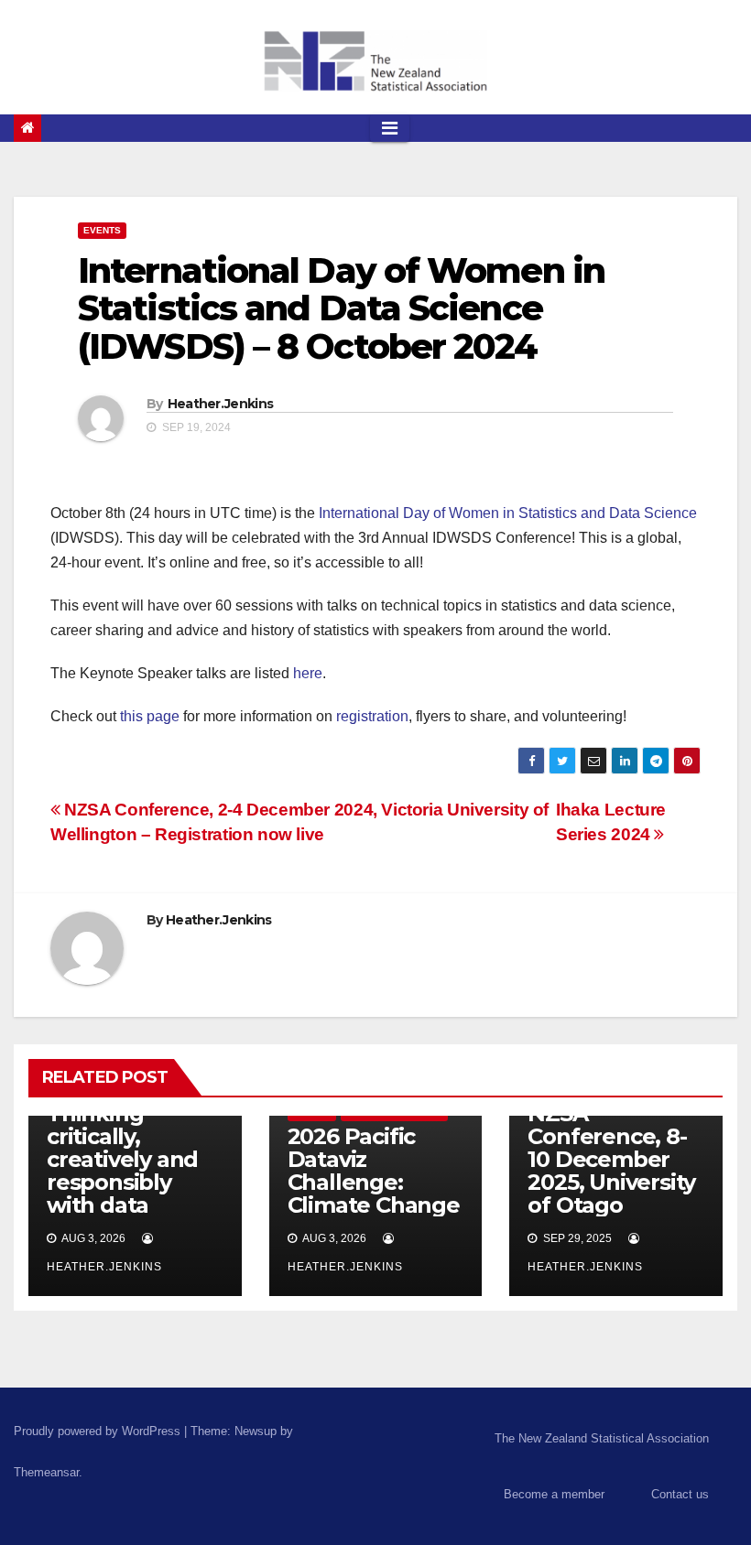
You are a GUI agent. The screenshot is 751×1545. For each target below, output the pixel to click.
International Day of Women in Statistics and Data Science (508, 513)
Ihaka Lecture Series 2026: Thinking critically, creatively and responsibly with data (122, 1136)
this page (150, 716)
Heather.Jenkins (221, 403)
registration (372, 716)
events (102, 230)
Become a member (554, 1494)
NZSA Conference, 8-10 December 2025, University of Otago (611, 1159)
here (307, 673)
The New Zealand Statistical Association (602, 1438)
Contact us (680, 1494)
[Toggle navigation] (389, 128)
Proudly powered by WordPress (99, 1431)
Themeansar (46, 1472)
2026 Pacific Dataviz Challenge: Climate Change (374, 1170)
